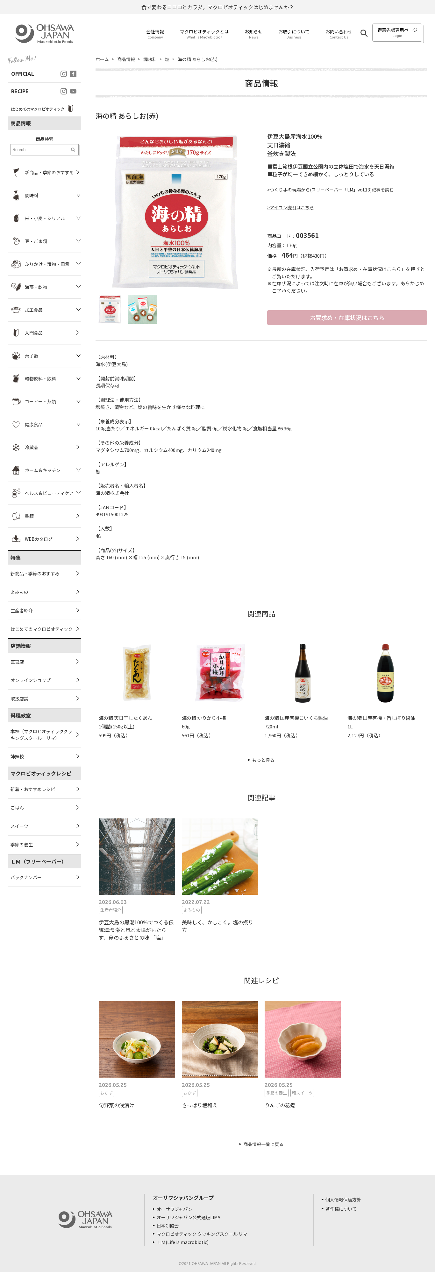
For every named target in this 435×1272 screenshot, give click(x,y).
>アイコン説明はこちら (290, 207)
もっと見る (263, 760)
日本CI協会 (168, 1225)
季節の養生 (22, 844)
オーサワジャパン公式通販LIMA (188, 1217)
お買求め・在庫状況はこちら (347, 317)
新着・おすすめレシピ (33, 789)
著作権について (341, 1209)
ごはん (17, 807)
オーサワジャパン (174, 1209)
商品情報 (126, 59)
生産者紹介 (22, 610)
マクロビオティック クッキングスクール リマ (202, 1234)
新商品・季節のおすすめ (35, 573)
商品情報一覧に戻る (263, 1144)
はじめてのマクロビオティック (42, 629)
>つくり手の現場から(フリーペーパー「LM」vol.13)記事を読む (330, 189)
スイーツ (19, 826)
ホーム (102, 59)
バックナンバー (26, 877)
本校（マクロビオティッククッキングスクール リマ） (41, 734)
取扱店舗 (19, 698)
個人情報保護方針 (343, 1199)
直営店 (17, 661)
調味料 (150, 59)
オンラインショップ (31, 680)
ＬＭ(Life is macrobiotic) (183, 1242)
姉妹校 (17, 756)
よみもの (19, 592)
